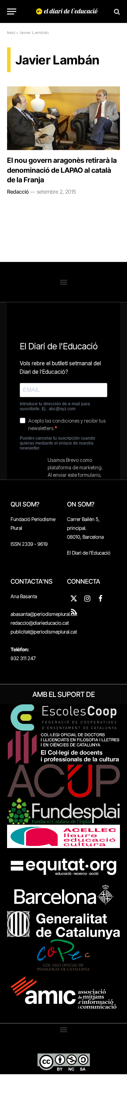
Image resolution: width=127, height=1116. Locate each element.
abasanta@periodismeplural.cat (44, 614)
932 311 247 (23, 658)
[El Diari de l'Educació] (67, 11)
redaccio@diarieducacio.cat (40, 623)
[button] (63, 282)
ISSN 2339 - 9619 (29, 544)
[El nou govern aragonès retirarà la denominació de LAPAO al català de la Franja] (63, 118)
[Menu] (11, 11)
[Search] (116, 11)
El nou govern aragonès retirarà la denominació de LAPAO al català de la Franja (62, 170)
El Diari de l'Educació (88, 553)
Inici (11, 32)
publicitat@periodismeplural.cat (44, 632)
